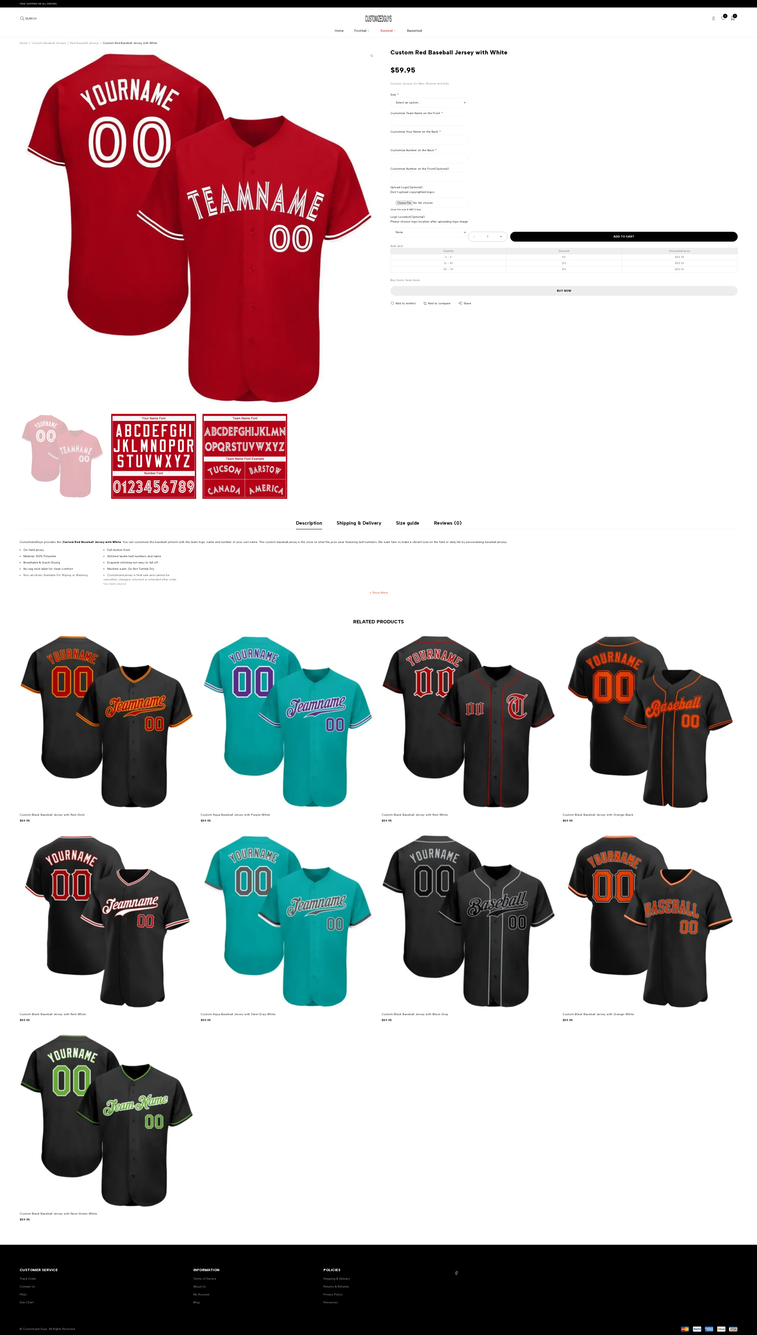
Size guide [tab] (407, 523)
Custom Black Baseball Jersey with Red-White (415, 814)
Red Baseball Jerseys (84, 43)
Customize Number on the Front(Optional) (420, 168)
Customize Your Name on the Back (415, 131)
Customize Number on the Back (413, 150)
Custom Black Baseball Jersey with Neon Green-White (58, 1213)
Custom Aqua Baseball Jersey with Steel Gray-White (238, 1014)
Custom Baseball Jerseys (49, 43)
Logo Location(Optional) (408, 217)
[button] (372, 56)
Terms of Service (204, 1278)
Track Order (28, 1278)
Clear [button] (418, 209)
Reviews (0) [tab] (448, 523)
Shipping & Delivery (336, 1278)
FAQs (23, 1294)
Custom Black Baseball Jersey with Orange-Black (598, 814)
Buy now (564, 290)
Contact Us (27, 1286)
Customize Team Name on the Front (417, 113)
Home (24, 43)
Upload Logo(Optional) (406, 187)
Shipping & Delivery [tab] (359, 523)
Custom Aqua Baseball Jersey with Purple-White (235, 814)
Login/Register (713, 18)
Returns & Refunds (336, 1286)
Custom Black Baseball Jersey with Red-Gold (52, 814)
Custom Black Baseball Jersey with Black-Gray (415, 1014)
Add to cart (623, 236)
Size (394, 94)
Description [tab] (309, 523)
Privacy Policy (332, 1294)
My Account (201, 1294)
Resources (330, 1302)
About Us (199, 1286)
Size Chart (27, 1302)
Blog (196, 1302)
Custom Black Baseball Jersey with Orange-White (598, 1014)
